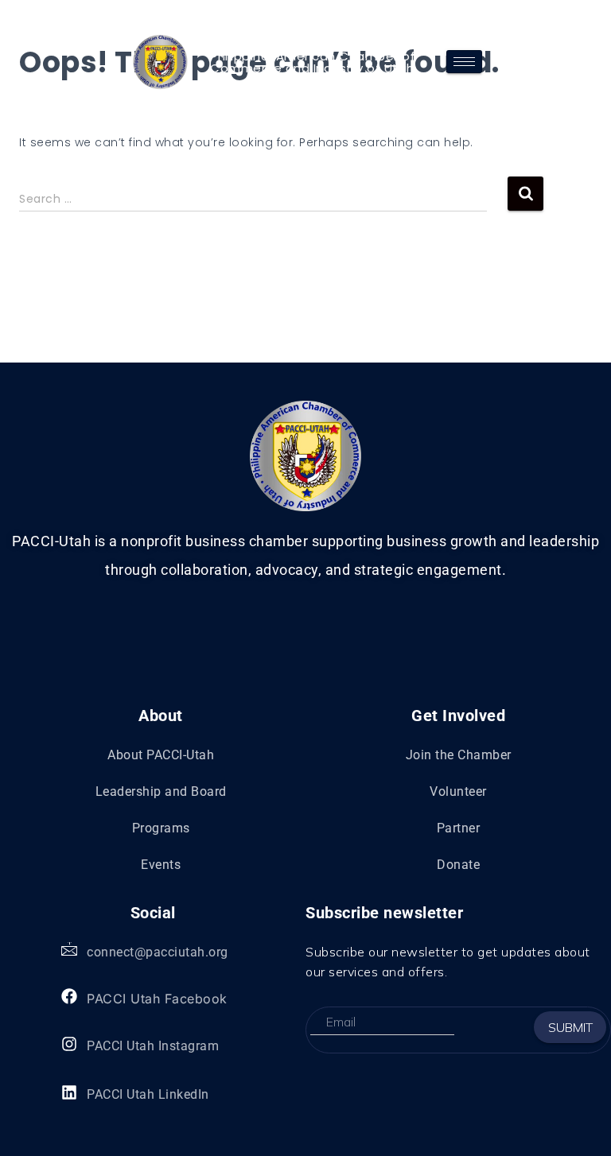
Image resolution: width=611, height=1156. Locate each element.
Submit (570, 1027)
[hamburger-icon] (464, 61)
